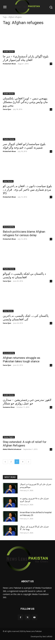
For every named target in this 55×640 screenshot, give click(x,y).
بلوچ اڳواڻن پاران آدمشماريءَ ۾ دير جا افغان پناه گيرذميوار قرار (26, 58)
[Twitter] (27, 617)
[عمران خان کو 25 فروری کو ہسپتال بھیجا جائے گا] (10, 530)
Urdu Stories (8, 181)
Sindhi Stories (9, 52)
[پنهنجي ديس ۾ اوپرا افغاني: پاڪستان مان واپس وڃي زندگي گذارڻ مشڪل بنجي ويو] (27, 82)
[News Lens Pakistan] (27, 559)
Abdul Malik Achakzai (12, 449)
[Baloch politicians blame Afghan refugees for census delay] (27, 215)
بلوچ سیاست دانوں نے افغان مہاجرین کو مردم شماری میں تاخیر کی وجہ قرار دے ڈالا (27, 189)
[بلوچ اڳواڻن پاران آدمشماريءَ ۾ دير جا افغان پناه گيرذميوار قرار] (27, 40)
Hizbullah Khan (9, 64)
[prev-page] (5, 461)
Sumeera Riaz (9, 407)
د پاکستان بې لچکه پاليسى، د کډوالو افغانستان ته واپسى (24, 275)
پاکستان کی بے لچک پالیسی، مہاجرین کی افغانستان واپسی (26, 317)
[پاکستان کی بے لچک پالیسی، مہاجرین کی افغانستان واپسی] (27, 299)
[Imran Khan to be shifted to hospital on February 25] (10, 516)
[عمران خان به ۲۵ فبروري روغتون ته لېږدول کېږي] (10, 502)
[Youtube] (34, 617)
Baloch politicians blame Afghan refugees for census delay (24, 233)
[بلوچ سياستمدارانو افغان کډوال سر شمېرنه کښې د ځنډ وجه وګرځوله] (27, 128)
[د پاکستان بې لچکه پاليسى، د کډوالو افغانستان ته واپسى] (27, 257)
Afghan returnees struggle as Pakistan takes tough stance (21, 359)
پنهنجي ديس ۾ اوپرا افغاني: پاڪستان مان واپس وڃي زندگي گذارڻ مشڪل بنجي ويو (25, 102)
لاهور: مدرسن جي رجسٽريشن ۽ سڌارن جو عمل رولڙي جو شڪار (27, 401)
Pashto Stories (9, 139)
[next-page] (28, 461)
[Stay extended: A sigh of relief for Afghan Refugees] (27, 426)
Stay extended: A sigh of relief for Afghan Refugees (24, 443)
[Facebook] (20, 617)
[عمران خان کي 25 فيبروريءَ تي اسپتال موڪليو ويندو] (10, 488)
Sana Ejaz (7, 109)
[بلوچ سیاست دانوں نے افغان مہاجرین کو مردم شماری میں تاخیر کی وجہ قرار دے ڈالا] (27, 170)
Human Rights (9, 437)
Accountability (9, 227)
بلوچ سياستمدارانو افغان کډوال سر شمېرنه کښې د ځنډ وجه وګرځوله (24, 145)
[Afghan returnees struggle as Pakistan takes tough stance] (27, 341)
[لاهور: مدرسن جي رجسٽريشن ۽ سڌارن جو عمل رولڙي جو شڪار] (27, 384)
